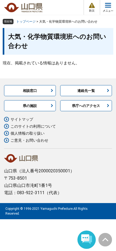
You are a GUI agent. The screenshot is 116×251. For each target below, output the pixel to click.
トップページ (26, 21)
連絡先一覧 (86, 91)
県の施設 (30, 106)
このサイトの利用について (33, 126)
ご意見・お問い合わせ (29, 140)
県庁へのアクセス (86, 106)
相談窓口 (30, 91)
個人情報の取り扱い (28, 133)
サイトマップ (22, 119)
